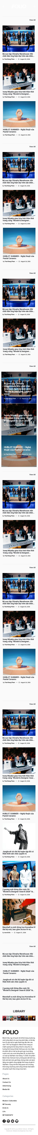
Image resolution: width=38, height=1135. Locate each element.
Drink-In (5, 1108)
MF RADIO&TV (8, 1115)
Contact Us (7, 1082)
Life (4, 1111)
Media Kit (6, 1089)
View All (32, 20)
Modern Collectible (10, 1101)
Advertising (7, 1086)
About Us (6, 1079)
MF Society (7, 1104)
